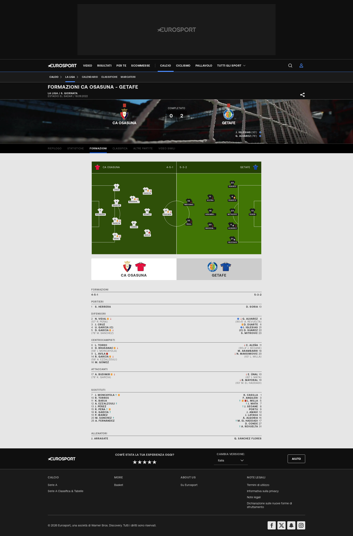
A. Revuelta (249, 426)
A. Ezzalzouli (105, 403)
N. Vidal (100, 318)
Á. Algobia (250, 418)
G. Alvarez (243, 136)
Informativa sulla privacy (263, 491)
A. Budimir (102, 374)
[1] (134, 462)
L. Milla (252, 400)
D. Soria (252, 306)
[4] (149, 462)
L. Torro (101, 345)
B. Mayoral (250, 380)
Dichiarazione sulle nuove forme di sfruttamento (269, 505)
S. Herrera (103, 306)
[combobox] (231, 460)
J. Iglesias (243, 132)
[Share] (302, 94)
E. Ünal (253, 374)
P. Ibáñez (101, 415)
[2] (139, 462)
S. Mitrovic (249, 333)
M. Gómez (102, 362)
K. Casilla (251, 395)
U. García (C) (104, 327)
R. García (102, 356)
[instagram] (301, 525)
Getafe (245, 167)
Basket (118, 485)
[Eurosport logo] (62, 65)
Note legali (254, 497)
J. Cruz (100, 324)
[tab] (55, 148)
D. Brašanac (104, 348)
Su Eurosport (189, 485)
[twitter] (281, 525)
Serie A (52, 485)
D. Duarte (251, 324)
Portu (253, 409)
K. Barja (101, 400)
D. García (102, 330)
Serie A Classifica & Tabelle (65, 491)
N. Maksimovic (247, 353)
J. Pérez (100, 406)
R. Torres (102, 397)
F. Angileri (250, 397)
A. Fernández (105, 420)
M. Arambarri (248, 351)
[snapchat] (291, 525)
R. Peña (100, 409)
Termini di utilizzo (258, 485)
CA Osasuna (111, 167)
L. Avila (100, 353)
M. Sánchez (103, 418)
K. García (102, 412)
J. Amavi (252, 412)
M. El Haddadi (248, 420)
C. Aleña (252, 345)
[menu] (290, 65)
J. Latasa (251, 415)
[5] (154, 462)
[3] (144, 462)
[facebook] (272, 525)
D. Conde (251, 423)
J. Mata (253, 403)
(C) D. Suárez (248, 330)
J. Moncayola (105, 395)
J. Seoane (251, 406)
